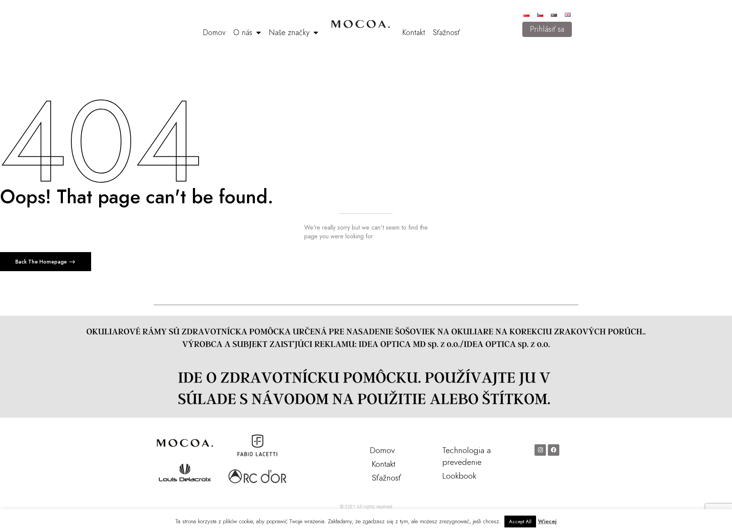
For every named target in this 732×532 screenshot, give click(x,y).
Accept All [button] (520, 521)
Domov (214, 32)
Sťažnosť (446, 32)
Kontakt (413, 32)
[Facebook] (553, 450)
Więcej (547, 521)
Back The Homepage (41, 261)
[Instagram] (540, 450)
